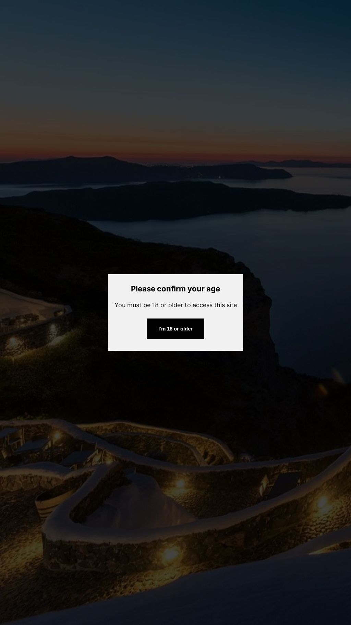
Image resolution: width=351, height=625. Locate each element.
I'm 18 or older (175, 329)
